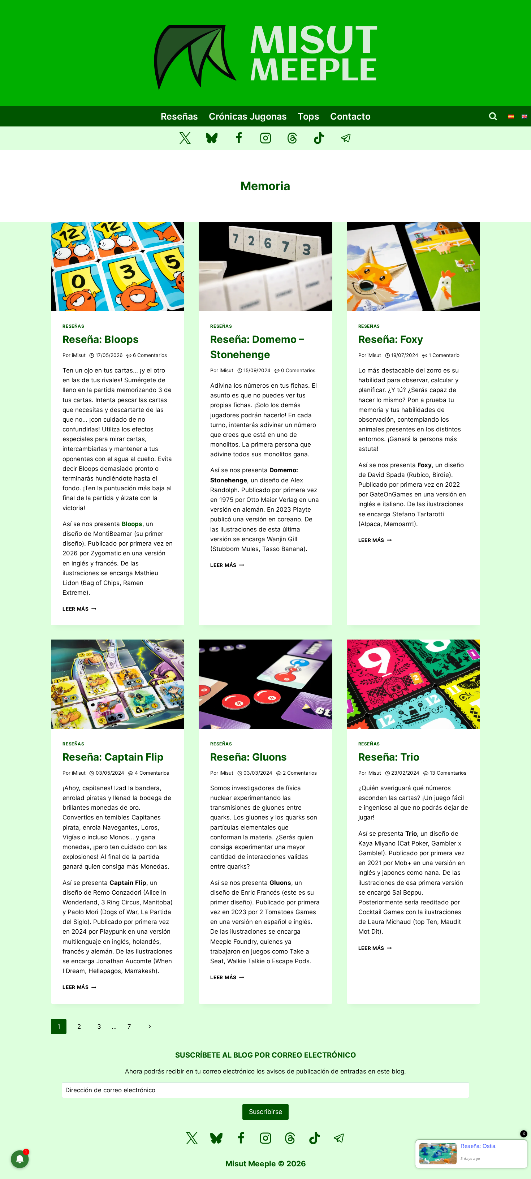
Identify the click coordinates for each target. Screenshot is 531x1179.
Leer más (79, 609)
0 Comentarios (298, 370)
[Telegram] (346, 138)
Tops (308, 116)
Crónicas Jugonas (248, 116)
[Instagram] (265, 138)
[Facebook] (238, 138)
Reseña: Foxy (390, 339)
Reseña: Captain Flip (113, 757)
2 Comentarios (300, 773)
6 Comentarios (150, 355)
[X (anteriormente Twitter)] (185, 138)
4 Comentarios (152, 773)
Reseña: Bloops (100, 339)
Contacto (350, 116)
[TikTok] (319, 138)
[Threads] (292, 138)
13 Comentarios (448, 773)
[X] (192, 1138)
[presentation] (117, 266)
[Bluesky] (212, 138)
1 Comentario (444, 355)
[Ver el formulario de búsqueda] (493, 116)
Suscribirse (265, 1111)
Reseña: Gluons (248, 757)
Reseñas (179, 116)
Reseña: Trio (388, 757)
